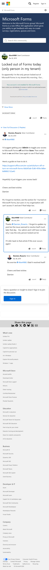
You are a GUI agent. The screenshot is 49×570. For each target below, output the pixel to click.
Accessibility (6, 548)
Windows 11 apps (8, 363)
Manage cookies (35, 561)
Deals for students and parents (12, 435)
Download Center (8, 378)
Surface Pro (6, 336)
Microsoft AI (6, 450)
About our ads (7, 566)
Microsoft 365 (7, 461)
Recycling (35, 564)
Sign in (12, 298)
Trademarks (16, 564)
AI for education (7, 439)
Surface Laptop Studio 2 (10, 344)
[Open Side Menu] (3, 3)
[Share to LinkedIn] (13, 325)
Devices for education (9, 416)
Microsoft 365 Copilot (9, 473)
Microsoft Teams (7, 469)
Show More (8, 107)
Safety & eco (26, 564)
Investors (5, 541)
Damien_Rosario (14, 133)
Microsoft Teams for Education (11, 420)
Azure (4, 488)
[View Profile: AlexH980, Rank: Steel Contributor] (5, 57)
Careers (5, 525)
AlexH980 (13, 55)
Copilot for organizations (10, 348)
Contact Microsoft (15, 561)
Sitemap (5, 561)
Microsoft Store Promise (10, 397)
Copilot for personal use (10, 352)
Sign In (43, 3)
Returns (5, 386)
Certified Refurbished (9, 393)
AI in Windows (7, 355)
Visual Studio (6, 514)
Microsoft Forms (9, 10)
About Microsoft (7, 529)
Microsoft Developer (9, 491)
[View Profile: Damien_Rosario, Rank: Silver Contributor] (4, 134)
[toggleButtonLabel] (45, 10)
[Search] (29, 3)
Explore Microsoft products (10, 359)
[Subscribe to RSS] (32, 325)
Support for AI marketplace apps (12, 499)
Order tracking (7, 389)
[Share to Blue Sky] (28, 325)
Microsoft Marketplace (9, 507)
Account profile (7, 374)
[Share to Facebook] (16, 325)
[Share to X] (20, 325)
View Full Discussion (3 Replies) (14, 127)
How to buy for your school (10, 427)
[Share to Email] (36, 325)
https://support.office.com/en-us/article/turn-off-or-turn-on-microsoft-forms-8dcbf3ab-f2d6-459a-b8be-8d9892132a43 (24, 168)
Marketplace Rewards (9, 510)
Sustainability (7, 552)
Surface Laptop (7, 340)
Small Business (7, 476)
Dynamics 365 (7, 457)
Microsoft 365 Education (10, 423)
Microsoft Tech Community (10, 503)
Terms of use (6, 564)
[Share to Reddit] (24, 325)
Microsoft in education (9, 412)
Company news (7, 533)
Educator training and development (13, 431)
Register (36, 3)
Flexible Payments (8, 401)
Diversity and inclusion (9, 544)
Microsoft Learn (7, 495)
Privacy (26, 561)
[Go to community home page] (8, 3)
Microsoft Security (8, 454)
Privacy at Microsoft (8, 537)
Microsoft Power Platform (10, 465)
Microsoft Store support (10, 382)
